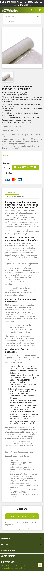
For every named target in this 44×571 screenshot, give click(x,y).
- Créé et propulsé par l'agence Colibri (22, 567)
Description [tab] (12, 192)
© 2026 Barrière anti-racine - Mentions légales (20, 566)
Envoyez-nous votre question (22, 516)
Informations (8, 562)
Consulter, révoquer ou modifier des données (23, 529)
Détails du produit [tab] (15, 196)
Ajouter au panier (25, 167)
